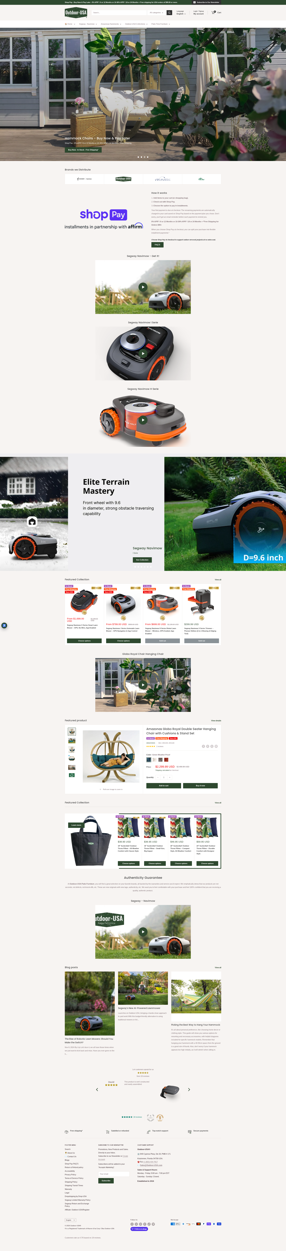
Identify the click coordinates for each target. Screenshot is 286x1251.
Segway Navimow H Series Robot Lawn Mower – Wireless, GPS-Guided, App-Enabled (160, 642)
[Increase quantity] (169, 789)
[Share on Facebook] (203, 758)
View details (216, 732)
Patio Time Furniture (159, 24)
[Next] (221, 853)
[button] (97, 1101)
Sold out (162, 653)
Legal (67, 1205)
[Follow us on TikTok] (149, 1236)
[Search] (169, 12)
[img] (143, 1084)
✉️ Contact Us (70, 1168)
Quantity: (150, 789)
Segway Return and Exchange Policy (77, 1217)
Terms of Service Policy (74, 1190)
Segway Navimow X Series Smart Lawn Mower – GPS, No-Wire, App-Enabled (82, 638)
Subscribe (106, 1192)
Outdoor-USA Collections (135, 24)
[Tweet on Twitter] (211, 758)
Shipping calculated (162, 782)
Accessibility (70, 1183)
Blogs (67, 1172)
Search (67, 1161)
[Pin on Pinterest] (207, 758)
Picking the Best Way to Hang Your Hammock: (195, 1036)
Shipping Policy (71, 1194)
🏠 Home (69, 24)
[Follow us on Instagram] (140, 1236)
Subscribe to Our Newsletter (208, 2)
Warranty (68, 1201)
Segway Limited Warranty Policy (77, 1212)
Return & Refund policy (74, 1179)
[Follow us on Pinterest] (144, 1236)
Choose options (84, 653)
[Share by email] (216, 758)
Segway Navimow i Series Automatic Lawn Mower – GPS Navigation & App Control (122, 641)
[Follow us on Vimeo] (153, 1236)
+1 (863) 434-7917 (150, 1174)
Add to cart (163, 797)
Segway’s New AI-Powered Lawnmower (139, 1020)
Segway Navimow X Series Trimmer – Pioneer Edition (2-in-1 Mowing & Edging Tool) (200, 642)
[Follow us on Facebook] (132, 1236)
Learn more (76, 837)
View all (218, 591)
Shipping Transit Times (74, 1197)
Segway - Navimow (87, 24)
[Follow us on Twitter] (136, 1236)
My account (198, 14)
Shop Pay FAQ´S (71, 1176)
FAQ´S (157, 257)
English (68, 1232)
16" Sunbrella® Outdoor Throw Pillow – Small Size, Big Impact (154, 860)
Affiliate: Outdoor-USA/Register (77, 1222)
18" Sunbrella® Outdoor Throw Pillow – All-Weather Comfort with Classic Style (128, 860)
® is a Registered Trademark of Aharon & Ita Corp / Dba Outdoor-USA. (90, 1240)
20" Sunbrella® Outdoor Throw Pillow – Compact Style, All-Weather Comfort (180, 860)
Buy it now (200, 797)
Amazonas (150, 755)
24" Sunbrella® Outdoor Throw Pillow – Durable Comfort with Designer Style (206, 861)
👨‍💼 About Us (70, 1165)
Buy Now (245, 484)
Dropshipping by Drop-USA (76, 1208)
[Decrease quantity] (158, 789)
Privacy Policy (70, 1186)
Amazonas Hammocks (110, 24)
